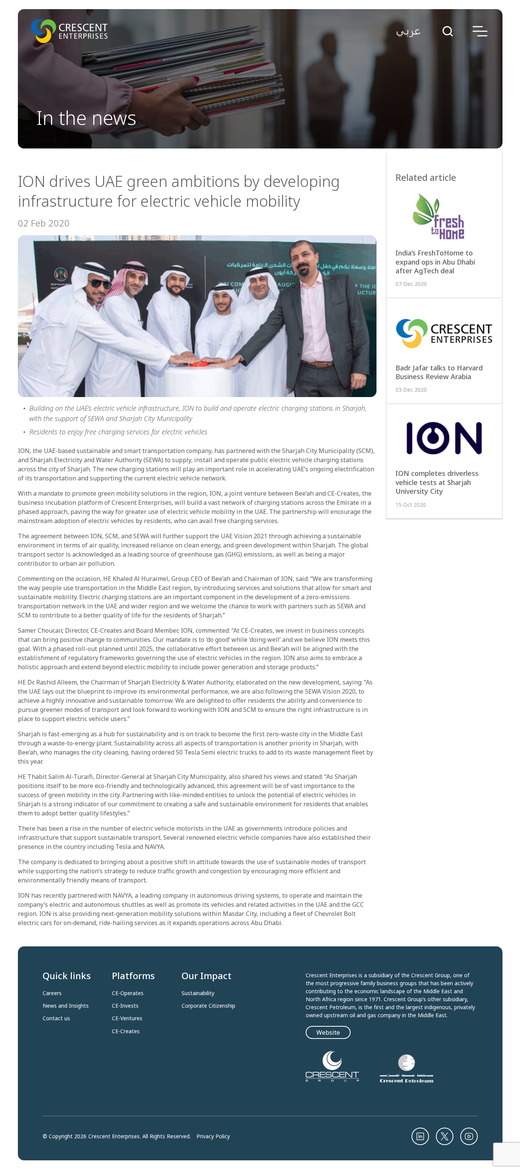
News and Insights (66, 1005)
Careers (52, 993)
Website (328, 1032)
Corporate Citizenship (208, 1005)
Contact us (56, 1018)
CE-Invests (125, 1005)
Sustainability (198, 993)
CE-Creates (126, 1031)
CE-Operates (128, 993)
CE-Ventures (127, 1018)
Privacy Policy (213, 1136)
